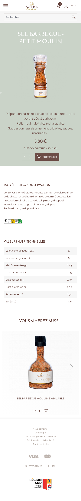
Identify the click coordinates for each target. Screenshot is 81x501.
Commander (50, 157)
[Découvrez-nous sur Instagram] (53, 466)
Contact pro (40, 432)
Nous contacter (40, 429)
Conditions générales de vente (40, 436)
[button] (9, 367)
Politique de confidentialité (40, 440)
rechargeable (55, 123)
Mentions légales (40, 444)
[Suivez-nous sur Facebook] (48, 466)
